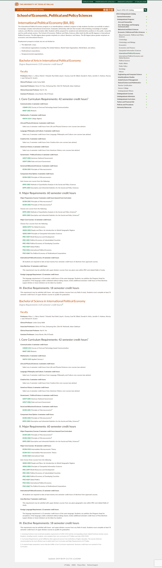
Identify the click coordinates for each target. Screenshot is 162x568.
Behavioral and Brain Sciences (128, 29)
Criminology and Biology (127, 42)
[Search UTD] (145, 10)
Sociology (122, 69)
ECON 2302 (27, 177)
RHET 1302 (26, 111)
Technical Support (92, 565)
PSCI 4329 (26, 247)
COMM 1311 (27, 107)
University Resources (124, 107)
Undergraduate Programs (125, 19)
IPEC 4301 (26, 240)
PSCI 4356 (26, 250)
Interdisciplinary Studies (126, 77)
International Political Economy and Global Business (131, 57)
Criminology (123, 39)
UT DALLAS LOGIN (140, 1)
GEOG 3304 (27, 233)
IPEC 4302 (26, 243)
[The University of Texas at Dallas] (34, 4)
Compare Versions (112, 10)
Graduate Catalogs (125, 1)
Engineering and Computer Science (130, 74)
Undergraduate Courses (125, 94)
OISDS (74, 565)
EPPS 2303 (26, 188)
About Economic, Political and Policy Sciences (131, 36)
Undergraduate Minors (125, 91)
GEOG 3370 (27, 227)
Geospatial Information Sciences (130, 50)
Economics (122, 45)
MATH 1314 (27, 118)
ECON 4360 (27, 456)
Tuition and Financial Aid (125, 102)
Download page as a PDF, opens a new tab (104, 10)
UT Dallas (67, 565)
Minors (121, 72)
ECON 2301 (27, 169)
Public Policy (123, 66)
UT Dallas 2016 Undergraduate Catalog (65, 10)
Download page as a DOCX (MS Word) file (107, 10)
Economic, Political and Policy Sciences (131, 32)
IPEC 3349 (26, 237)
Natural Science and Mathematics (129, 83)
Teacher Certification (125, 85)
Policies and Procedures (125, 105)
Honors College (123, 88)
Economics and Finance (127, 48)
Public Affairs (123, 63)
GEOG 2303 (27, 230)
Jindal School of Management (128, 80)
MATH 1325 (27, 359)
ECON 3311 (27, 452)
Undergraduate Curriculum (126, 99)
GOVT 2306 (27, 161)
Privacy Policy (81, 565)
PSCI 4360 (26, 253)
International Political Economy (129, 53)
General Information (124, 16)
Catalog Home (88, 1)
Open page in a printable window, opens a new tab (109, 10)
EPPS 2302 (26, 184)
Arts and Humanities (125, 22)
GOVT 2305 (27, 158)
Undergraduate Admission (126, 96)
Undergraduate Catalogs (105, 1)
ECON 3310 (27, 449)
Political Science (124, 61)
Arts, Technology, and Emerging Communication (128, 26)
